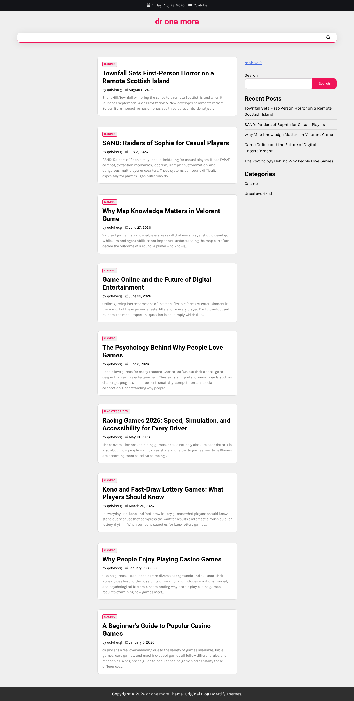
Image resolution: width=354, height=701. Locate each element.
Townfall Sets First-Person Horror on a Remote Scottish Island (158, 77)
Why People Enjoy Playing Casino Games (162, 559)
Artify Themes (228, 693)
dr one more (177, 21)
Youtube (200, 5)
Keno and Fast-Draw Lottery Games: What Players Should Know (162, 493)
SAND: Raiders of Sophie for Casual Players (165, 143)
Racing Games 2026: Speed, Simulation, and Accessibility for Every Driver (166, 424)
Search (251, 75)
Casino (109, 64)
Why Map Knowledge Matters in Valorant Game (289, 134)
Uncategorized (116, 411)
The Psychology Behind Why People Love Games (289, 160)
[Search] (328, 37)
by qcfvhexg (112, 90)
